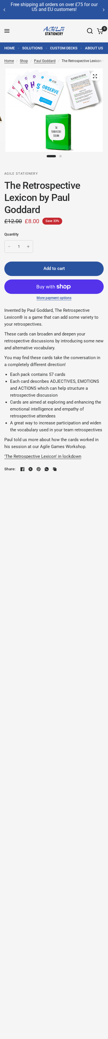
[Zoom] (94, 76)
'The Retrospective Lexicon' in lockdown (42, 456)
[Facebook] (22, 469)
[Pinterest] (38, 469)
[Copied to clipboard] (54, 469)
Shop (24, 61)
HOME (9, 48)
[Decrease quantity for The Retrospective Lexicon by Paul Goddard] (9, 246)
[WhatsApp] (46, 469)
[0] (99, 30)
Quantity (11, 234)
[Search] (90, 30)
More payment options (54, 298)
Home (9, 61)
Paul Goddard (45, 61)
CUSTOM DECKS (63, 48)
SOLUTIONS (32, 48)
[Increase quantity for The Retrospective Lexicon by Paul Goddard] (28, 246)
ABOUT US (94, 48)
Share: (10, 469)
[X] (30, 469)
